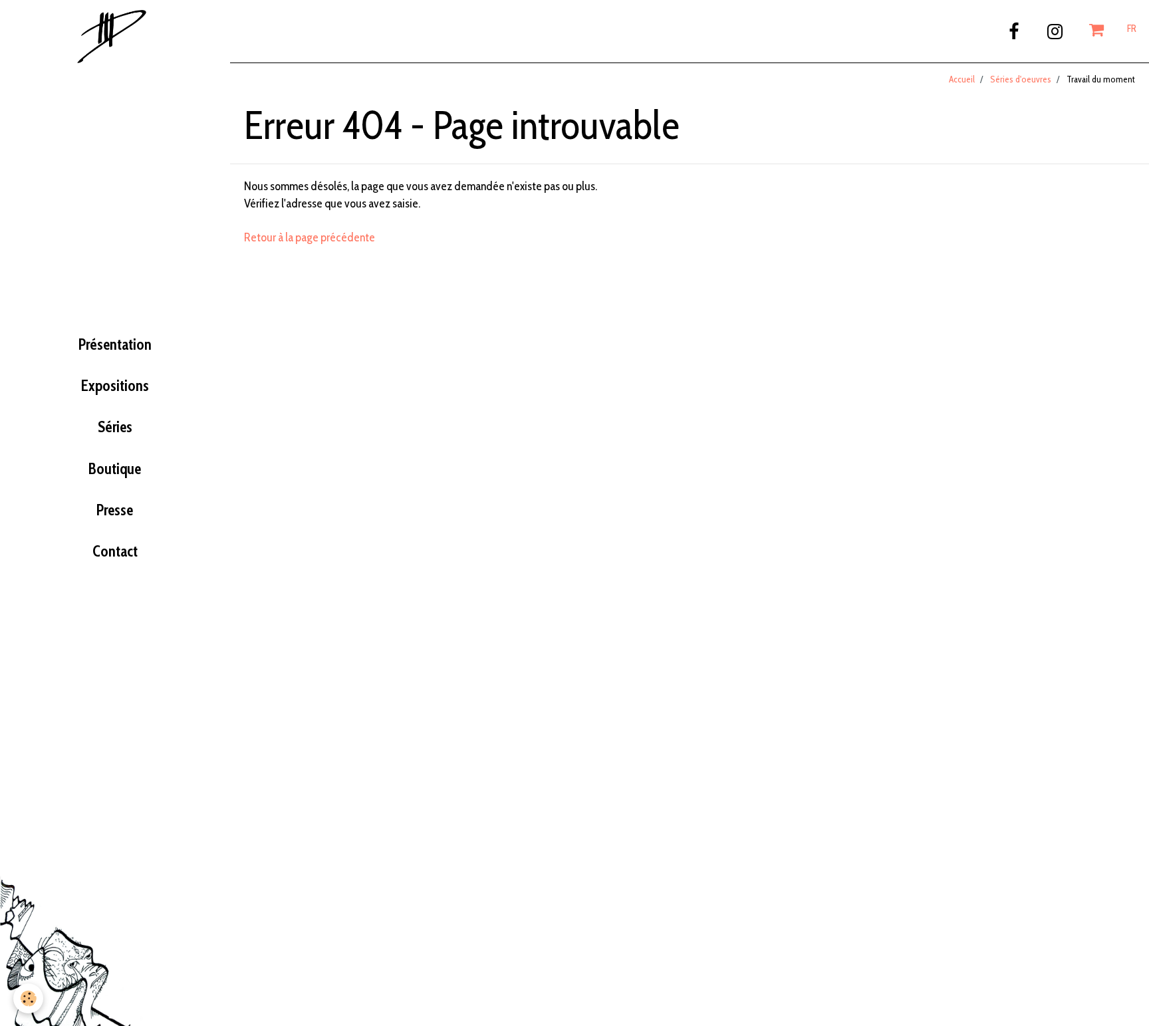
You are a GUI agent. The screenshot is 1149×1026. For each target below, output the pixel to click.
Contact (115, 551)
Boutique (114, 468)
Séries (115, 427)
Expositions (115, 385)
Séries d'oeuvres (1020, 79)
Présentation (115, 344)
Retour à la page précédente (309, 237)
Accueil (962, 79)
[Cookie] (28, 998)
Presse (114, 510)
